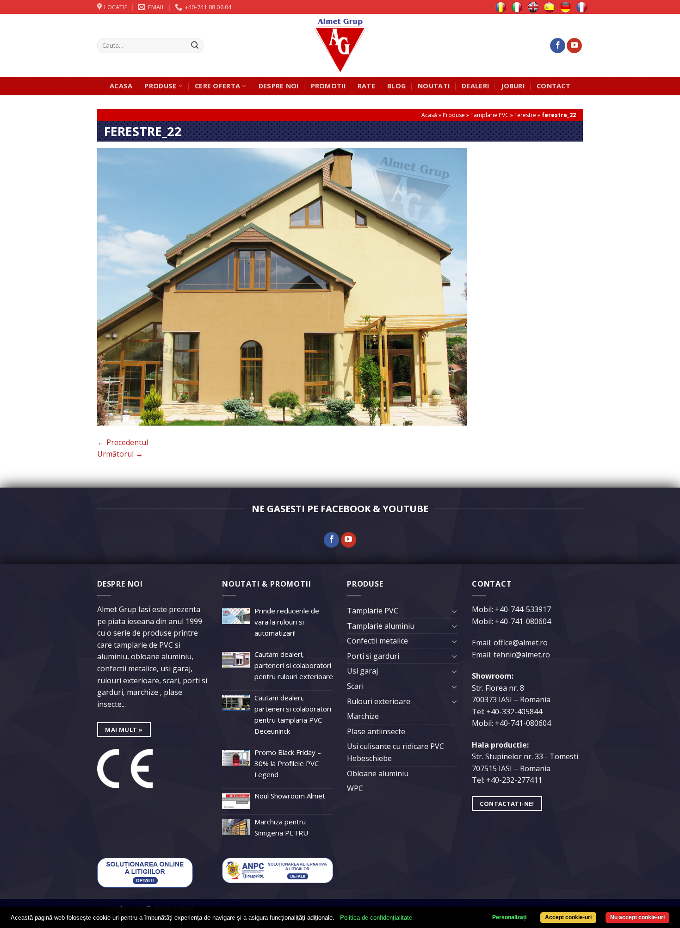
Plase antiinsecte (376, 731)
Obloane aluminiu (377, 773)
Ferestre (525, 115)
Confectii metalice (377, 641)
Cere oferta (217, 85)
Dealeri (475, 85)
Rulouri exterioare (378, 701)
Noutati (434, 85)
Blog (396, 85)
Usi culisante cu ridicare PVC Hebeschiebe (395, 752)
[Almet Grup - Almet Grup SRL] (340, 45)
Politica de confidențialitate (376, 917)
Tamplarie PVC (489, 115)
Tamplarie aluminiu (380, 626)
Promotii (328, 85)
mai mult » (123, 729)
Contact (553, 85)
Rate (366, 85)
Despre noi (279, 85)
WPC (355, 788)
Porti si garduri (373, 656)
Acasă (429, 115)
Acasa (121, 85)
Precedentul (122, 442)
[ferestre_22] (282, 286)
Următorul (120, 454)
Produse (160, 85)
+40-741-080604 (523, 621)
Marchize (363, 716)
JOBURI (513, 85)
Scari (355, 686)
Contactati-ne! (507, 803)
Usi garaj (362, 671)
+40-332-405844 (514, 711)
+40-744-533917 (523, 609)
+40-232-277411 (514, 780)
